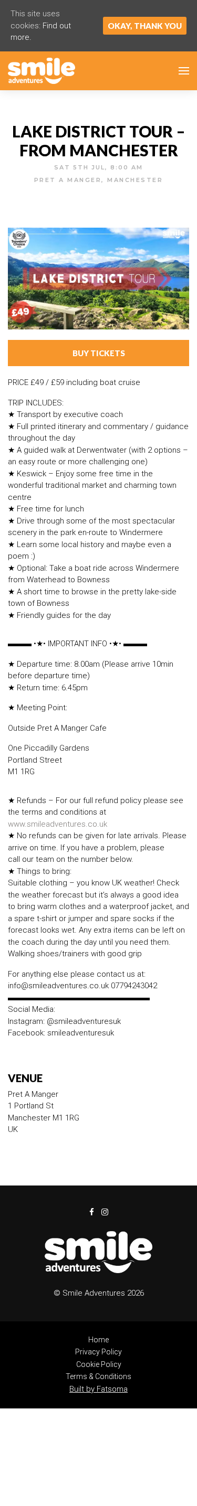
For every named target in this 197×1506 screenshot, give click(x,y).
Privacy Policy (98, 1352)
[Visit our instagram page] (105, 1212)
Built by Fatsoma (98, 1389)
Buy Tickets (98, 353)
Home (98, 1340)
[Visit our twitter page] (90, 195)
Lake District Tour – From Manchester (98, 140)
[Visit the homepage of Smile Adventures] (41, 70)
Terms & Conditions (98, 1376)
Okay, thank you (145, 25)
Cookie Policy (98, 1364)
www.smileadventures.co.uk (57, 824)
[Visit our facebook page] (108, 195)
